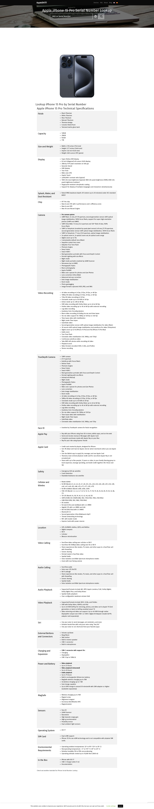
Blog (110, 2)
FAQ (101, 2)
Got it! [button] (120, 806)
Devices (96, 2)
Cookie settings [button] (111, 806)
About (106, 2)
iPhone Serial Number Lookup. (68, 770)
